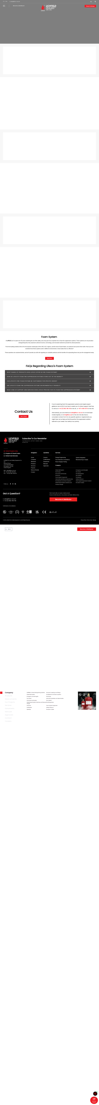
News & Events (11, 699)
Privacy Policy (83, 520)
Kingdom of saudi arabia (13, 453)
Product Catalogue (90, 6)
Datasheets (9, 708)
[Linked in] (6, 1)
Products (8, 696)
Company (9, 693)
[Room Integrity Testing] (95, 1094)
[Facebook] (3, 1)
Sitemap (94, 520)
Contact (8, 718)
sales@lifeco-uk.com (15, 1)
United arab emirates (12, 456)
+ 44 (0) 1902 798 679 (11, 473)
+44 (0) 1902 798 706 (65, 408)
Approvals (9, 715)
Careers (8, 721)
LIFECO (63, 406)
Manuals (8, 712)
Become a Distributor (18, 5)
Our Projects (10, 702)
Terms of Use (89, 520)
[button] (95, 2)
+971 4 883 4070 (83, 408)
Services (8, 705)
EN (91, 1)
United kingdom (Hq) (12, 451)
